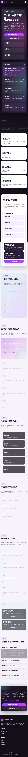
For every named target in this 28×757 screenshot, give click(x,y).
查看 (3, 559)
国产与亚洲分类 (4, 731)
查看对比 (13, 627)
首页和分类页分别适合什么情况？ (10, 647)
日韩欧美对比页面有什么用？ (9, 665)
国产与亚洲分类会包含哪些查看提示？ (11, 660)
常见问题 (3, 744)
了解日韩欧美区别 (13, 38)
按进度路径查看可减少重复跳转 (10, 590)
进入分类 (13, 616)
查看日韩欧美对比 (13, 708)
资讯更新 (3, 742)
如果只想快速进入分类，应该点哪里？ (11, 675)
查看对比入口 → (13, 261)
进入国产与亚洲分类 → (13, 34)
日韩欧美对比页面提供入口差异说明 (11, 566)
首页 (2, 740)
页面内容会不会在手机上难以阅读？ (10, 670)
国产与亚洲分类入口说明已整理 (10, 553)
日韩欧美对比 (3, 733)
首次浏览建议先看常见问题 (9, 578)
